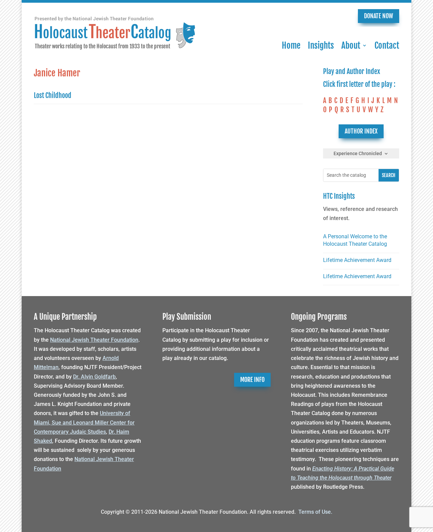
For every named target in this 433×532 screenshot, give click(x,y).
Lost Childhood (52, 95)
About (350, 45)
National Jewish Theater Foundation (94, 340)
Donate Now (378, 16)
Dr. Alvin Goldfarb (94, 376)
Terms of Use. (315, 512)
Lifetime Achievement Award (357, 260)
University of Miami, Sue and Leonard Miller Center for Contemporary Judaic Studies (84, 422)
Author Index (361, 131)
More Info (252, 379)
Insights (321, 45)
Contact (386, 45)
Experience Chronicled (358, 153)
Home (291, 45)
